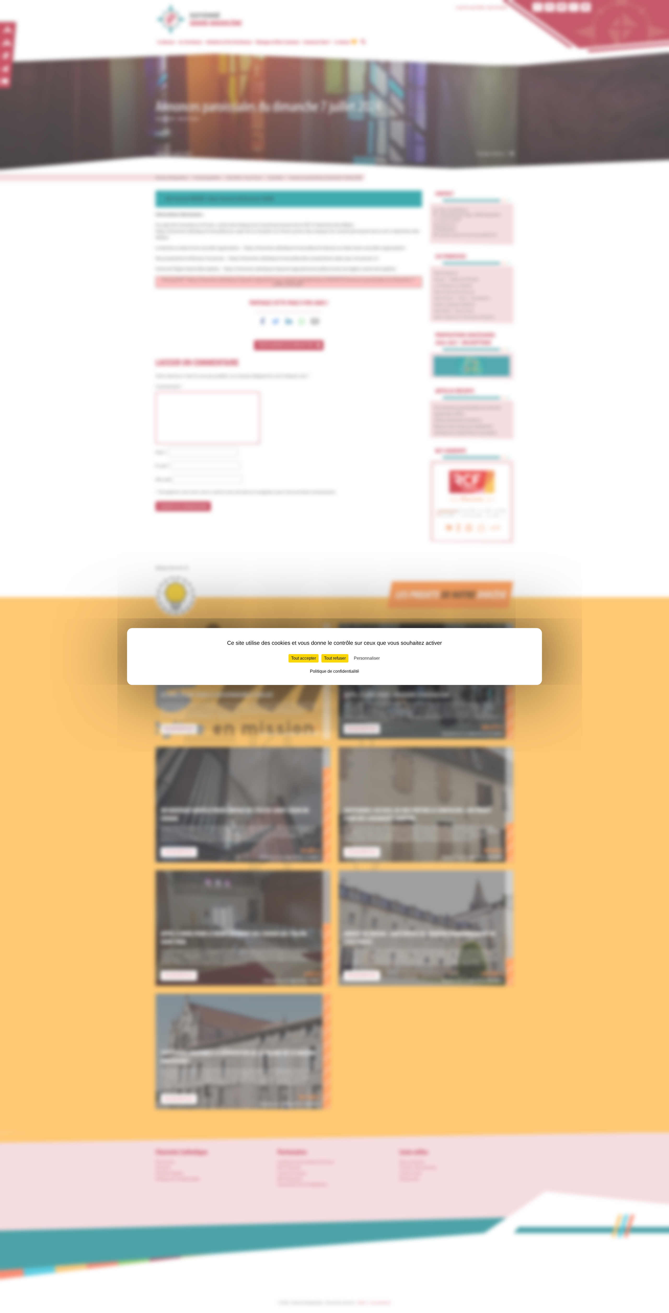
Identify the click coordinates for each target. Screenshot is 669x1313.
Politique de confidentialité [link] (334, 671)
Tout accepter (303, 658)
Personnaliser (367, 658)
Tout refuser (335, 658)
